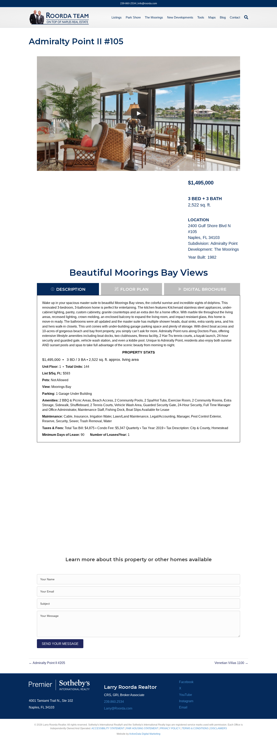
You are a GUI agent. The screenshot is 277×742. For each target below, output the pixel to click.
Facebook (186, 682)
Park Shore (133, 17)
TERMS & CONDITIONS (195, 728)
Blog (223, 17)
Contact (235, 17)
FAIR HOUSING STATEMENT (142, 728)
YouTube (185, 694)
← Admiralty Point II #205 (47, 663)
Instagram (186, 701)
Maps (212, 17)
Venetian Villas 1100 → (231, 663)
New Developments (180, 17)
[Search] (245, 17)
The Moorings (154, 17)
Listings (117, 17)
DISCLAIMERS (218, 728)
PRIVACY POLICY (170, 728)
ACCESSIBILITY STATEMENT (107, 728)
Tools (200, 17)
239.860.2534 (114, 701)
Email (183, 707)
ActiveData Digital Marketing (144, 733)
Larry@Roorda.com (118, 708)
